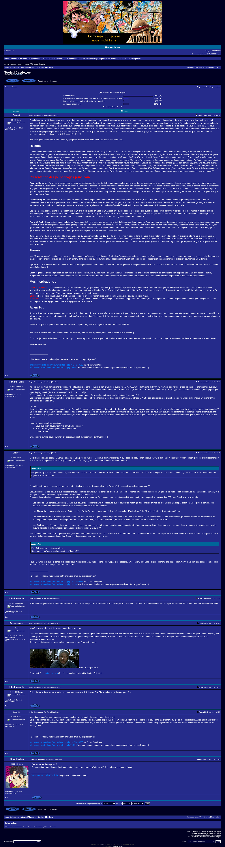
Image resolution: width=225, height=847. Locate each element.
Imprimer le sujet (11, 87)
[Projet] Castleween (18, 72)
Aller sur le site (112, 47)
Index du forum (11, 68)
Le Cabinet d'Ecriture (44, 68)
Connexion (9, 51)
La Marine (18, 75)
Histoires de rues (50, 673)
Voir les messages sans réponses (16, 64)
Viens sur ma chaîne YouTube (45, 775)
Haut (6, 376)
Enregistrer (136, 59)
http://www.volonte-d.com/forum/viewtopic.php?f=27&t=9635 (56, 365)
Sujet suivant (215, 87)
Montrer (42, 344)
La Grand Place (26, 68)
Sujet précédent (203, 87)
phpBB (102, 844)
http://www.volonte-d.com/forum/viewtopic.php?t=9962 (54, 367)
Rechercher (216, 51)
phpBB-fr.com (118, 846)
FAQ (207, 51)
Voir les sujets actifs (37, 64)
